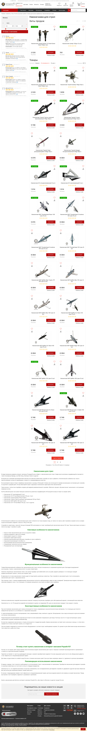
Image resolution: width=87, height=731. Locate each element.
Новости (40, 710)
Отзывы (42, 4)
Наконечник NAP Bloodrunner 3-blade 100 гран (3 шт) (72, 410)
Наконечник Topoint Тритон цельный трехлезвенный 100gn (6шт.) (43, 118)
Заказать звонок (19, 5)
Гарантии (40, 713)
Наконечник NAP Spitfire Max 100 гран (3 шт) (43, 313)
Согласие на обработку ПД (20, 718)
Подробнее (51, 729)
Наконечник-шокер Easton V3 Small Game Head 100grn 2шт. (43, 44)
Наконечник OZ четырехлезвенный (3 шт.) (43, 183)
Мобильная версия (6, 710)
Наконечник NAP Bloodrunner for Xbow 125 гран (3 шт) (43, 410)
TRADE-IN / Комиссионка (48, 4)
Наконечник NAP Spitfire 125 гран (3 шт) (43, 378)
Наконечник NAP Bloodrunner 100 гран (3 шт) (72, 443)
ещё (14, 42)
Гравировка (47, 708)
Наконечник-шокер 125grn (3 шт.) (72, 43)
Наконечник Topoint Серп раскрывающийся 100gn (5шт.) (43, 151)
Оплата (31, 4)
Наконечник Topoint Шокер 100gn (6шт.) (71, 84)
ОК (83, 729)
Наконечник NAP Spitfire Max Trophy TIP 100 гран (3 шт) (43, 280)
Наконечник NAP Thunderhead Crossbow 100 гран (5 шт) (43, 248)
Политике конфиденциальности (51, 727)
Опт (45, 711)
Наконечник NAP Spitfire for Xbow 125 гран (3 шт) (72, 313)
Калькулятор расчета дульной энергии (53, 715)
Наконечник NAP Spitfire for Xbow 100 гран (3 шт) (43, 346)
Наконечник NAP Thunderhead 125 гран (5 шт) (72, 248)
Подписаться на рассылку (51, 693)
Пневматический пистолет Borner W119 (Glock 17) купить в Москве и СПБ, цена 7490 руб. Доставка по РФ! (26, 48)
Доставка (26, 4)
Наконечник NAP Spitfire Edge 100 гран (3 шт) (72, 346)
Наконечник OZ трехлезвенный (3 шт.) (72, 183)
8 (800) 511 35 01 (80, 705)
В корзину (51, 52)
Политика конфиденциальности (7, 718)
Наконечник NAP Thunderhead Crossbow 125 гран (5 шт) (72, 215)
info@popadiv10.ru (80, 710)
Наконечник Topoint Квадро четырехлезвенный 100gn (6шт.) (72, 151)
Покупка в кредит (31, 710)
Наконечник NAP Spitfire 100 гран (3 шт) (71, 378)
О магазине (40, 708)
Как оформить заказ (32, 708)
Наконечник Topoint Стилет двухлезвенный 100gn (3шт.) (72, 118)
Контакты (36, 4)
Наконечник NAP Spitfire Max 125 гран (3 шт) (72, 280)
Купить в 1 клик (51, 55)
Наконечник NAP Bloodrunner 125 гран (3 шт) (43, 443)
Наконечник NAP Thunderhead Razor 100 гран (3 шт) (43, 215)
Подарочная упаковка (49, 710)
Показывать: (79, 63)
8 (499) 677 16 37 (80, 706)
